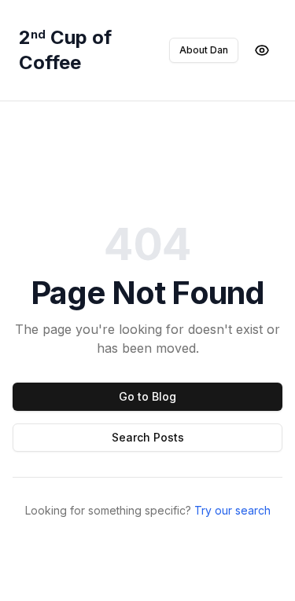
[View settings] (262, 50)
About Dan (203, 50)
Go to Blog (147, 396)
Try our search (232, 510)
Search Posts (148, 437)
